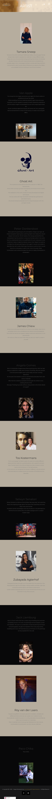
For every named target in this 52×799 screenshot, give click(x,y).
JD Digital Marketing (35, 789)
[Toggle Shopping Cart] (44, 4)
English (8, 797)
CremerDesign (27, 789)
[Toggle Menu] (49, 4)
